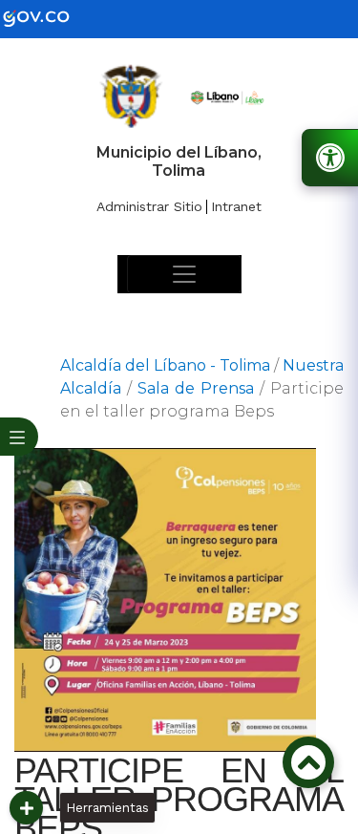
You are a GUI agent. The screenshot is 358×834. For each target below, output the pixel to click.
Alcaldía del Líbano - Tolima (165, 365)
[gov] (47, 18)
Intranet (236, 206)
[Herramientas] (26, 807)
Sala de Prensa (195, 388)
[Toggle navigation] (184, 274)
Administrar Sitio (149, 206)
